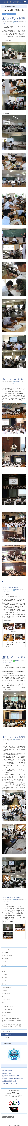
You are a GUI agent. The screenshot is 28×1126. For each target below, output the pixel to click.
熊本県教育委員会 (7, 1071)
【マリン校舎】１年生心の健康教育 (13, 737)
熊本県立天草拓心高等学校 (12, 2)
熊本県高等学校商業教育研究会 (11, 1076)
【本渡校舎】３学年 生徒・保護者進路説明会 (13, 657)
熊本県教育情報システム (9, 1073)
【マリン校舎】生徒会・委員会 (14, 382)
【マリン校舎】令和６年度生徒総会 (13, 379)
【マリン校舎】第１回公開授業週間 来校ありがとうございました (14, 18)
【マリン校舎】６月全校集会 (11, 897)
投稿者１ (17, 660)
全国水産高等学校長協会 (9, 1081)
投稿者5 (17, 21)
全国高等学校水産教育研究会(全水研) (12, 1078)
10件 (13, 14)
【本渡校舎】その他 (7, 662)
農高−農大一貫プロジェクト (10, 1083)
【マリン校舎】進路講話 (10, 588)
